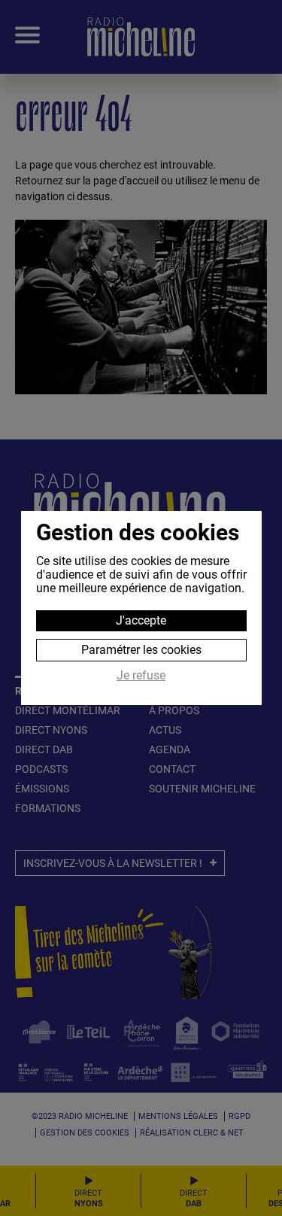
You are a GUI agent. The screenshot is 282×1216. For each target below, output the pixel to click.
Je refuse (141, 675)
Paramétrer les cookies (141, 650)
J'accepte (141, 620)
